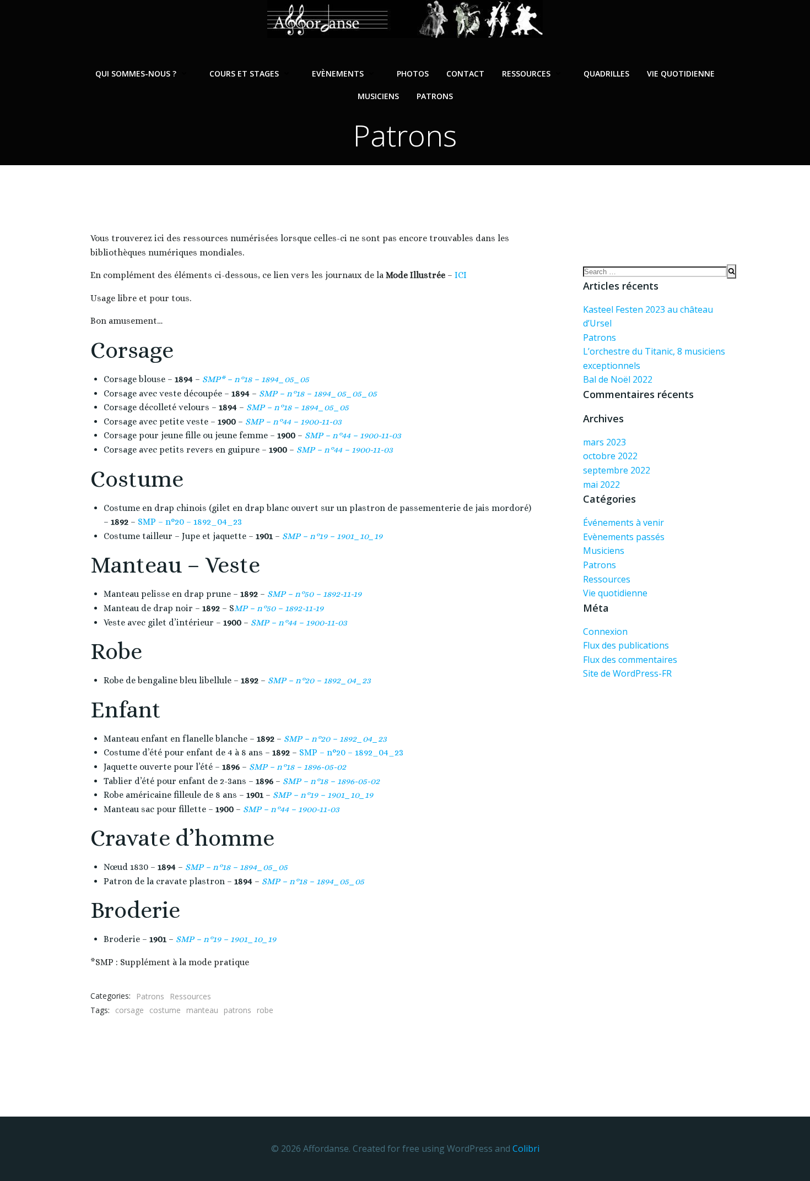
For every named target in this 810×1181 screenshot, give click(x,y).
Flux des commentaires (630, 660)
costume (165, 1010)
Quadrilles (606, 73)
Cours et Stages (244, 73)
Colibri (525, 1148)
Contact (465, 73)
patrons (237, 1010)
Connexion (605, 631)
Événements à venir (623, 522)
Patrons (435, 96)
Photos (413, 73)
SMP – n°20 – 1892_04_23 (190, 521)
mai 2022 (601, 484)
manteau (202, 1010)
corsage (129, 1010)
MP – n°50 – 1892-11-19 (278, 608)
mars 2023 (604, 442)
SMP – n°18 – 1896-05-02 (297, 766)
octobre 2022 (610, 456)
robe (265, 1010)
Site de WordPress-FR (627, 673)
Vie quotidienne (681, 73)
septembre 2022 (616, 470)
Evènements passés (624, 537)
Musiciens (378, 96)
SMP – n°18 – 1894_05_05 (313, 881)
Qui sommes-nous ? (135, 73)
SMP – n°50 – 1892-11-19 (314, 594)
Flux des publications (626, 645)
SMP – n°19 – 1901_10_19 (332, 536)
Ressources (526, 73)
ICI (459, 275)
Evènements (338, 73)
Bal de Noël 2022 (617, 379)
